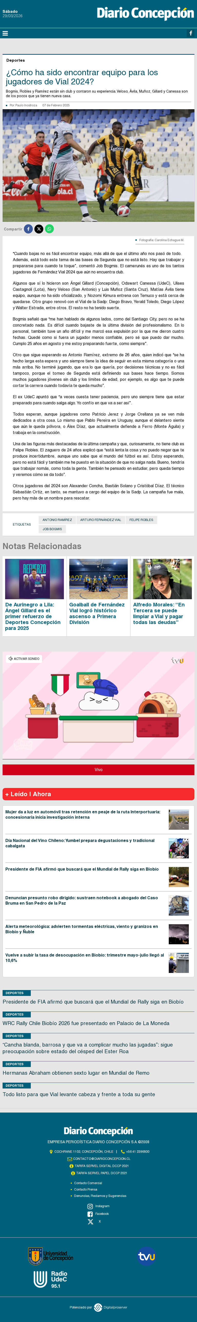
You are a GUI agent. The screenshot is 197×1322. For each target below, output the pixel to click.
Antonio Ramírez (57, 520)
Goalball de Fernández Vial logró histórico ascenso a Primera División (97, 613)
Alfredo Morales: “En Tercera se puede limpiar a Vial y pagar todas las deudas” (159, 613)
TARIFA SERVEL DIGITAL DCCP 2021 (102, 1166)
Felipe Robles (141, 520)
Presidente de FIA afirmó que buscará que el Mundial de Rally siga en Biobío (82, 869)
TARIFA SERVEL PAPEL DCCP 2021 (101, 1173)
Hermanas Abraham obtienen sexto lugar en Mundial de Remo (76, 1073)
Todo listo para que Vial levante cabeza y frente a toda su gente (79, 1094)
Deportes (15, 993)
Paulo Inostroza (26, 105)
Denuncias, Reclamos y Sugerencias (100, 1196)
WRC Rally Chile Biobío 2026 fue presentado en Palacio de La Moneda (86, 1023)
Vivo (99, 769)
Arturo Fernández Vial (100, 520)
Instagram (102, 1206)
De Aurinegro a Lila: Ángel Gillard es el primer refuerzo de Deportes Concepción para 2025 (33, 616)
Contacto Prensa (85, 1189)
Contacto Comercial (88, 1183)
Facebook (102, 1214)
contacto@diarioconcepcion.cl (102, 1159)
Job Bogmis (52, 529)
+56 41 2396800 (137, 1151)
